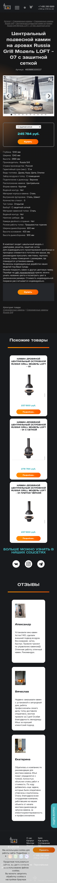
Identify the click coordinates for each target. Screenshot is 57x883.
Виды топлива (10, 172)
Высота (7, 159)
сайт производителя (25, 272)
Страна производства (13, 166)
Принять (44, 850)
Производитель (11, 162)
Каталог (7, 21)
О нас (29, 838)
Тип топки (8, 204)
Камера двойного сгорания (16, 221)
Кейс (40, 838)
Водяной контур (11, 190)
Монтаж (30, 843)
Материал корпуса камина (16, 193)
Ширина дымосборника (14, 228)
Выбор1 (6, 207)
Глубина (7, 152)
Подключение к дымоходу (16, 179)
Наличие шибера (11, 217)
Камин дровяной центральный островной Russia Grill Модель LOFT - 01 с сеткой (28, 426)
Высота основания (12, 231)
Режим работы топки (13, 224)
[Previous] (8, 96)
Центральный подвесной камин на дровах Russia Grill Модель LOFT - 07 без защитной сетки (29, 24)
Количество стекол (13, 200)
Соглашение (44, 843)
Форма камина (10, 186)
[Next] (48, 96)
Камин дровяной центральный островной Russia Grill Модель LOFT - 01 (28, 362)
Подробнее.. (28, 412)
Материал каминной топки (16, 210)
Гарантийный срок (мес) (15, 169)
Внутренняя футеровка (14, 197)
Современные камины (22, 21)
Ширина (7, 155)
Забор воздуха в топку (14, 176)
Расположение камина (14, 183)
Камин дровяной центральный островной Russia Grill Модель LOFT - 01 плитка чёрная (28, 489)
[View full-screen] (50, 79)
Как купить (43, 840)
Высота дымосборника (14, 235)
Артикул (20, 69)
